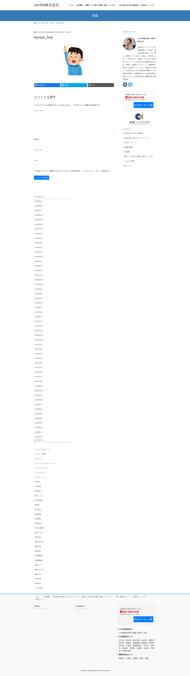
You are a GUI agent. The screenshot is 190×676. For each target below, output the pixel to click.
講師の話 (38, 574)
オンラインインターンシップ (45, 463)
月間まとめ (38, 532)
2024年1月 (38, 252)
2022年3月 (38, 317)
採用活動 (38, 523)
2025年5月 (38, 215)
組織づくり (38, 565)
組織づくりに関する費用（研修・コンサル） (139, 156)
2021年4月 (38, 363)
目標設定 (38, 537)
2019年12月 (39, 437)
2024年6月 (38, 238)
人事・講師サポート (122, 597)
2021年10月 (39, 340)
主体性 (37, 482)
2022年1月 (38, 326)
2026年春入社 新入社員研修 (133, 133)
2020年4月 (38, 418)
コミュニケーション (42, 468)
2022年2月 (38, 321)
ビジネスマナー (40, 472)
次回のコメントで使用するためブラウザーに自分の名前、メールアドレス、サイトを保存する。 (73, 171)
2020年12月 (39, 381)
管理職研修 (38, 555)
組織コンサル (39, 569)
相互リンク (127, 165)
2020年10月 (39, 391)
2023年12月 (39, 257)
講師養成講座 (128, 147)
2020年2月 (38, 427)
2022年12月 (39, 275)
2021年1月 (38, 377)
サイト (36, 160)
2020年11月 (39, 386)
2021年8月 (38, 349)
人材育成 (38, 486)
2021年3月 (38, 367)
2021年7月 (38, 354)
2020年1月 (38, 432)
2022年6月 (38, 303)
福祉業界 (38, 551)
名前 (37, 139)
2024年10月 (39, 229)
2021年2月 (38, 372)
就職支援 (38, 514)
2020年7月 (38, 404)
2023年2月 (38, 270)
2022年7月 (38, 298)
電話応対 (38, 583)
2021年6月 (38, 358)
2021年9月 (38, 344)
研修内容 (38, 546)
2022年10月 (39, 284)
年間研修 (38, 519)
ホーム (38, 597)
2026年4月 (38, 206)
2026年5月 (38, 201)
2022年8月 (38, 294)
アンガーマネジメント (42, 449)
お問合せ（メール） (130, 142)
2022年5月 (38, 307)
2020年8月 (38, 400)
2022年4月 (38, 312)
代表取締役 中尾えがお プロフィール (136, 138)
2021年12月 (39, 330)
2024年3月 (38, 243)
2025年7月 (38, 210)
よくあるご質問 (129, 161)
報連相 (37, 505)
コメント (38, 110)
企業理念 (38, 491)
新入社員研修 (39, 528)
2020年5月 (38, 414)
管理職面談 (38, 560)
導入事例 (38, 509)
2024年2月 (38, 247)
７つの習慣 (38, 588)
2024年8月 (38, 233)
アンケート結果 (40, 454)
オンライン (38, 459)
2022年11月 (39, 280)
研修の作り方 (39, 542)
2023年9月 (38, 261)
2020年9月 (38, 395)
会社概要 (127, 152)
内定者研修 (38, 500)
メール (37, 150)
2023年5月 (38, 266)
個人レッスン (39, 495)
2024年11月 (39, 224)
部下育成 (38, 579)
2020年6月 (38, 409)
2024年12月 (39, 220)
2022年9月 (38, 289)
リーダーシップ (40, 477)
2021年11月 (39, 335)
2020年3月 (38, 423)
